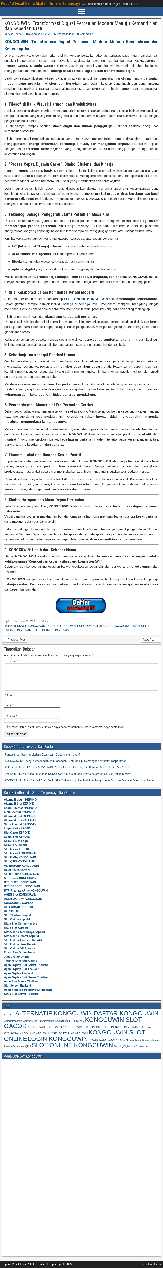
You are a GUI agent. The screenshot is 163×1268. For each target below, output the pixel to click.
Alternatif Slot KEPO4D (19, 803)
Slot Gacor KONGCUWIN (20, 853)
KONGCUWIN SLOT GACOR (95, 625)
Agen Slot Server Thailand (21, 981)
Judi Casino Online (16, 956)
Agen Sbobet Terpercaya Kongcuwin (28, 989)
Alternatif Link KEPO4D (19, 816)
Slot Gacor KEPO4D (17, 832)
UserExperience (139, 1046)
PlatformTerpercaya (14, 1046)
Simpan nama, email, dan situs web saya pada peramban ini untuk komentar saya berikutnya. (66, 727)
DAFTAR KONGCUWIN (61, 625)
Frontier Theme (151, 1264)
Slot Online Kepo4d (17, 919)
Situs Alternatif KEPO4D (20, 824)
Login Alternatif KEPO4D (20, 807)
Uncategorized (65, 33)
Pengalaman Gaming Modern (144, 1040)
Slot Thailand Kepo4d (18, 915)
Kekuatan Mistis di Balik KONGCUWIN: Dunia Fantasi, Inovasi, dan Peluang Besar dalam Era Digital (67, 767)
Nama (9, 694)
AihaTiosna (15, 33)
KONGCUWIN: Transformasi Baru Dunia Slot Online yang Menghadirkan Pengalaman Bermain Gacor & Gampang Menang (80, 780)
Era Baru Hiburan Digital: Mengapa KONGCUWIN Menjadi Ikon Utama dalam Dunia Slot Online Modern (68, 773)
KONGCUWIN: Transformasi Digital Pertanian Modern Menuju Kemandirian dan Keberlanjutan (80, 25)
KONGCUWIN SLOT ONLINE (133, 625)
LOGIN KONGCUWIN (17, 630)
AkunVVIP (9, 1014)
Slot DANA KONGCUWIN (20, 857)
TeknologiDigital (122, 1046)
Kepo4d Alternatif (15, 845)
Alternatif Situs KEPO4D (20, 820)
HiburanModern (46, 1021)
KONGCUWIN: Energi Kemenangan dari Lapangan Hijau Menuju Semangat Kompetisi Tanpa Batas (65, 761)
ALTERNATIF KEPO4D (18, 907)
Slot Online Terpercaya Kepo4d (24, 932)
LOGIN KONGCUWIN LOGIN (108, 1039)
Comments (86, 33)
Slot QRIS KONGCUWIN (19, 861)
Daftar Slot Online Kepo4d (21, 952)
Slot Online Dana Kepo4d (20, 944)
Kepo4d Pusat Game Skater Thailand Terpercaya (41, 3)
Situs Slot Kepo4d (16, 927)
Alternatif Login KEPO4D (20, 799)
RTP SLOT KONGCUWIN (20, 882)
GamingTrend (30, 1021)
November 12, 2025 (39, 33)
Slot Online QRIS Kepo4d (20, 948)
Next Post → (151, 639)
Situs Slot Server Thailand (21, 993)
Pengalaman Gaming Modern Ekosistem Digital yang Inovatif (42, 754)
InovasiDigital (61, 1021)
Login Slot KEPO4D (17, 828)
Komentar (11, 661)
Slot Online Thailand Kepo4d (23, 940)
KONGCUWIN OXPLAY (18, 902)
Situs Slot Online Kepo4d (20, 923)
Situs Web (10, 716)
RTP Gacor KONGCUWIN (20, 878)
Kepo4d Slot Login (16, 841)
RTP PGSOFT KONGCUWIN (22, 886)
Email (8, 705)
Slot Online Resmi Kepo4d (21, 936)
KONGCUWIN (76, 1021)
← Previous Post (14, 639)
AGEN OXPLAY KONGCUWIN (23, 898)
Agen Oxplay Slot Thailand (21, 969)
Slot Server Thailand (17, 985)
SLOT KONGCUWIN (17, 869)
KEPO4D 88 (11, 911)
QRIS (28, 1046)
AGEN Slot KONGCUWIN (20, 894)
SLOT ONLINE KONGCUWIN (51, 630)
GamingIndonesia (13, 1021)
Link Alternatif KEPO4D (19, 811)
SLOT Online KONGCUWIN (21, 874)
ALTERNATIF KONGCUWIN (27, 625)
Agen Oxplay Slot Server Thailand (26, 965)
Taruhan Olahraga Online (20, 960)
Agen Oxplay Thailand (18, 973)
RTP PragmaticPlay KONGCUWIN (26, 890)
